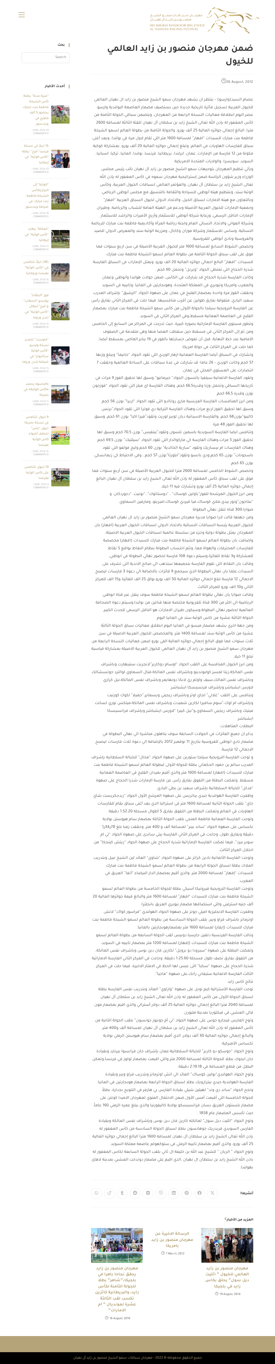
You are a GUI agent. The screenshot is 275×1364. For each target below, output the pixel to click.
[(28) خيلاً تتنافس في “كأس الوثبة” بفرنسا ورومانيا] (60, 272)
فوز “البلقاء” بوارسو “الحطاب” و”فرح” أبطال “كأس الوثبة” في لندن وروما (36, 307)
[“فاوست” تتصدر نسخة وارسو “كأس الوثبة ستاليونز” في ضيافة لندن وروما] (60, 355)
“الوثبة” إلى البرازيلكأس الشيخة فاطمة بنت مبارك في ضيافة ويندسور (37, 196)
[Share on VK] (148, 1193)
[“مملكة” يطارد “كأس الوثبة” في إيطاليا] (60, 239)
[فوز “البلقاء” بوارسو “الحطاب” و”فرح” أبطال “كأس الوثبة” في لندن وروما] (60, 311)
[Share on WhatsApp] (96, 1193)
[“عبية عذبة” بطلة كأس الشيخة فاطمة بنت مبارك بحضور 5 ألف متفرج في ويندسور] (60, 114)
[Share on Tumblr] (122, 1193)
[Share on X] (212, 1193)
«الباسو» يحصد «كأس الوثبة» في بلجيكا (36, 390)
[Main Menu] (21, 15)
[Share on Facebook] (199, 1193)
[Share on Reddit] (135, 1193)
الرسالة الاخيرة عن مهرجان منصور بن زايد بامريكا (172, 1240)
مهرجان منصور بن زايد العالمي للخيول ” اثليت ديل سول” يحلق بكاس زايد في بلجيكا (227, 1278)
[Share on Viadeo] (109, 1193)
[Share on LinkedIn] (173, 1193)
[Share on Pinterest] (186, 1193)
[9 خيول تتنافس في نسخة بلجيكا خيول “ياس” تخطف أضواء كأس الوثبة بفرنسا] (60, 435)
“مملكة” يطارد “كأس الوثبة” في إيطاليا (37, 235)
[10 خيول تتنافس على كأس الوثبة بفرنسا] (60, 477)
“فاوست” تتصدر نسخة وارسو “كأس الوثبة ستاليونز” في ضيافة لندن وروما (35, 351)
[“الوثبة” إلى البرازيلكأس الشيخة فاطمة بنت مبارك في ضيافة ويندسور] (60, 200)
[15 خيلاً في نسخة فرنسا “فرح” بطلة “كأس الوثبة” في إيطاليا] (60, 159)
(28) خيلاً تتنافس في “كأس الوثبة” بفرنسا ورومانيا (36, 268)
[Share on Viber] (160, 1193)
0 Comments (41, 133)
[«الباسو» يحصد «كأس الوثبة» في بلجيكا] (60, 394)
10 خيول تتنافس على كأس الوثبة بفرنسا (36, 473)
